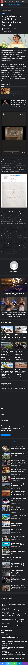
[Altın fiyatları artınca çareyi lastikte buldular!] (6, 479)
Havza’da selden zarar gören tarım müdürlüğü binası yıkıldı (18, 564)
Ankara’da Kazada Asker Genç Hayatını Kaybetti (18, 447)
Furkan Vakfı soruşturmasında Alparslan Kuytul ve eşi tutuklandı (17, 508)
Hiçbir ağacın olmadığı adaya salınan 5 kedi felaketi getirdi (17, 485)
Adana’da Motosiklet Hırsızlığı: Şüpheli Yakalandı (17, 572)
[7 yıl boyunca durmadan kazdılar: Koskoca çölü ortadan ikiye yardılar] (6, 493)
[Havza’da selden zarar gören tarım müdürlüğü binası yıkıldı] (6, 565)
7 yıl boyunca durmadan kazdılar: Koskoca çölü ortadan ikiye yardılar (18, 492)
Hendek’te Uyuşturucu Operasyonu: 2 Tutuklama (18, 586)
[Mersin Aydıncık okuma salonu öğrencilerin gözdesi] (21, 329)
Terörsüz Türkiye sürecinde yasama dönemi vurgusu (16, 523)
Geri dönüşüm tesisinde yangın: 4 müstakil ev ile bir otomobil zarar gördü (18, 462)
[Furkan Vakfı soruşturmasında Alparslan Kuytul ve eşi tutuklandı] (6, 508)
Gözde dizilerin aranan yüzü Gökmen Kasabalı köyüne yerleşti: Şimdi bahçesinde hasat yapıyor (7, 353)
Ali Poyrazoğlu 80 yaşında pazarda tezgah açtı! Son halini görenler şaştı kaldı (18, 102)
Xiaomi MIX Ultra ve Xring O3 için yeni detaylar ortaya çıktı (18, 500)
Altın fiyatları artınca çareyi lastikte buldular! (18, 477)
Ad (2, 408)
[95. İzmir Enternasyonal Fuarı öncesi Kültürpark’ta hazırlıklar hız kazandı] (7, 365)
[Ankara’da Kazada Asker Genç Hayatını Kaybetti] (6, 449)
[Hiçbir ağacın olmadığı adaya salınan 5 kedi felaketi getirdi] (6, 486)
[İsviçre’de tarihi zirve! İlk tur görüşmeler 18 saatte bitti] (6, 580)
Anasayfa (5, 10)
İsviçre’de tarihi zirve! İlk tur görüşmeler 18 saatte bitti (18, 579)
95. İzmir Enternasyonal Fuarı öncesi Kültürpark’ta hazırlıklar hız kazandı (7, 372)
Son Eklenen (14, 442)
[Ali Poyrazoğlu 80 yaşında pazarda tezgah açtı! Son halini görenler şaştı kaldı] (5, 102)
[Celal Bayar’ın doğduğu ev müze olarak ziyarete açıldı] (7, 329)
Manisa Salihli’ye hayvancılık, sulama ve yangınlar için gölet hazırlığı (20, 372)
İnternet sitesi (4, 420)
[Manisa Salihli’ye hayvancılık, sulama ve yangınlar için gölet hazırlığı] (21, 365)
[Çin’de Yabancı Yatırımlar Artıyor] (6, 517)
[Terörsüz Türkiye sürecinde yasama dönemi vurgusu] (6, 524)
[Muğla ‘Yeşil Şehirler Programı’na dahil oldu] (6, 545)
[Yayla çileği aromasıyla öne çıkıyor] (6, 456)
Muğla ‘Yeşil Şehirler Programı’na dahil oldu (17, 544)
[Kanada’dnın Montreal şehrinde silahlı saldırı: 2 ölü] (6, 552)
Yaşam (9, 10)
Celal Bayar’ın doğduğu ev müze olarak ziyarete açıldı (7, 336)
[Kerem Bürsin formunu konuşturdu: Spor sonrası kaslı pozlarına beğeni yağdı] (5, 91)
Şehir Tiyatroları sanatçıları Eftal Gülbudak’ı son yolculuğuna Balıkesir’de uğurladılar (19, 353)
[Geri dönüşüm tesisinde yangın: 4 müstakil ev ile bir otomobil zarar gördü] (6, 463)
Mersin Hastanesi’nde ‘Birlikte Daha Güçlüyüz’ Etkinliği (12, 558)
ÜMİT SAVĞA (6, 28)
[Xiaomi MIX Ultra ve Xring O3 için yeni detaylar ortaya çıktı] (6, 501)
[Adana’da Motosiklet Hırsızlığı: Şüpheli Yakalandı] (6, 573)
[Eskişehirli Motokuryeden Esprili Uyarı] (6, 538)
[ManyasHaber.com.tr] (14, 5)
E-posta (3, 414)
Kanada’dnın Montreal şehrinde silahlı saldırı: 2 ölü (18, 551)
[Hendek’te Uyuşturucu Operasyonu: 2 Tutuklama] (6, 588)
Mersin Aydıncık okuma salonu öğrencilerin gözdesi (20, 336)
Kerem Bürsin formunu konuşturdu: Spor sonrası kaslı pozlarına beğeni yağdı (18, 470)
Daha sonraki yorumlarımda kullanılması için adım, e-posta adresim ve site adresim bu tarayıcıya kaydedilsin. (13, 428)
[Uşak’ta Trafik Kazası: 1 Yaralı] (6, 531)
